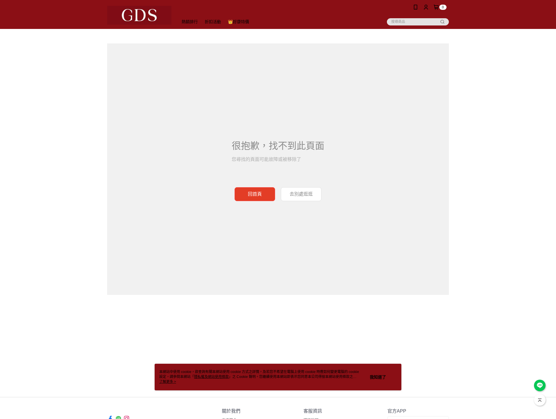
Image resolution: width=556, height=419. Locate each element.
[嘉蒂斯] (139, 15)
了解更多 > (167, 382)
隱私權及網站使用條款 (211, 377)
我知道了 (378, 377)
